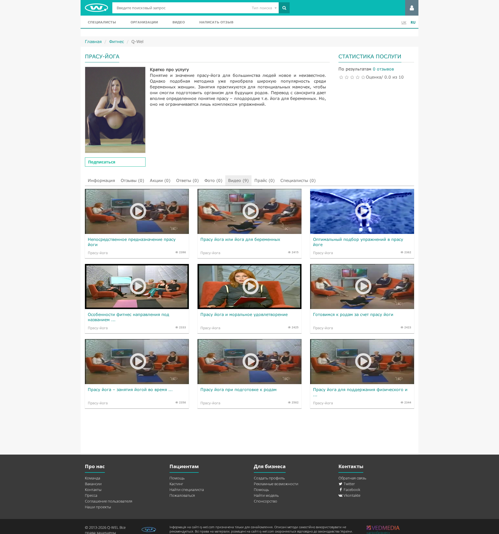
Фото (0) (213, 180)
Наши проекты (98, 506)
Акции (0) (160, 180)
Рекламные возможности (276, 483)
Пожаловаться (182, 495)
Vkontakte (351, 495)
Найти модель (266, 495)
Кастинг (176, 483)
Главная (93, 41)
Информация (101, 180)
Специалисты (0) (298, 180)
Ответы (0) (187, 180)
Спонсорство (265, 501)
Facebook (351, 489)
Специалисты (102, 22)
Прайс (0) (264, 180)
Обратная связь (352, 478)
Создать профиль (269, 478)
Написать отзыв (216, 22)
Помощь (177, 478)
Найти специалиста (187, 489)
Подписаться (101, 162)
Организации (144, 22)
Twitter (349, 483)
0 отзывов (383, 68)
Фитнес (116, 41)
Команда (92, 478)
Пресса (91, 495)
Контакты (93, 489)
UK (403, 22)
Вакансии (93, 483)
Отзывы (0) (132, 180)
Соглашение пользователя (108, 501)
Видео (178, 22)
